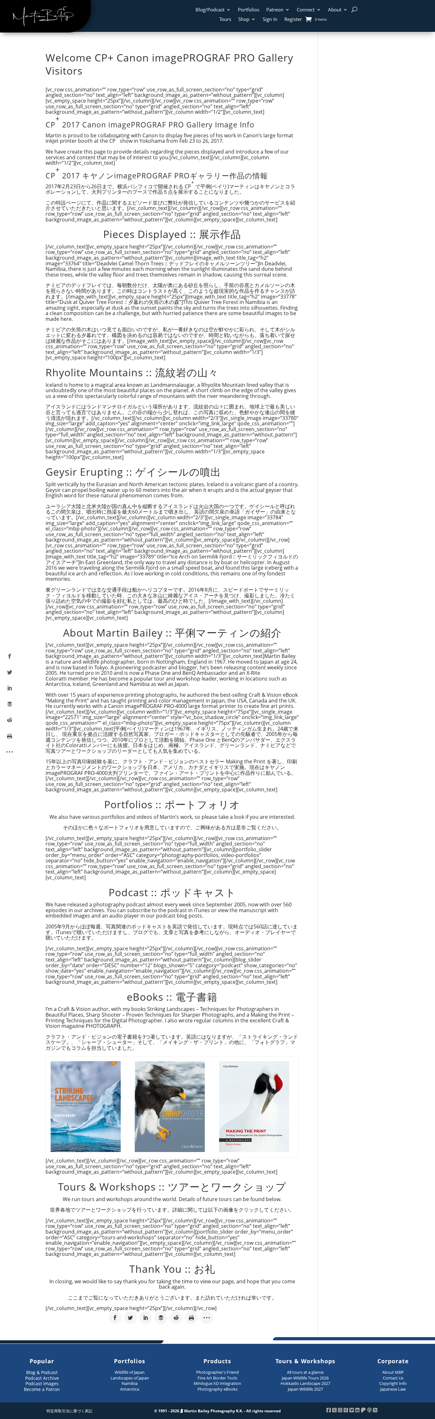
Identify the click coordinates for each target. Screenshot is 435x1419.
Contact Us (393, 1378)
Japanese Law (393, 1389)
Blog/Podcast (210, 10)
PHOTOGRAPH (103, 1025)
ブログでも (145, 932)
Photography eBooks (217, 1389)
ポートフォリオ (121, 827)
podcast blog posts (179, 915)
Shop (243, 19)
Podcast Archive (42, 1378)
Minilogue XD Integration (217, 1383)
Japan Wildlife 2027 (305, 1389)
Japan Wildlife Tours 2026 (305, 1378)
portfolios (113, 816)
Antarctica (129, 1389)
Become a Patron (42, 1389)
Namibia (130, 1383)
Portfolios (248, 10)
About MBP (393, 1372)
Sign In (270, 19)
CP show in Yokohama (137, 139)
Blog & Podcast (42, 1372)
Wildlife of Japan (130, 1372)
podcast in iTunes (189, 910)
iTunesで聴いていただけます (89, 932)
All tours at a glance (305, 1372)
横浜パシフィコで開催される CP (155, 184)
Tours (225, 19)
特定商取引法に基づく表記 (69, 1411)
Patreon (274, 10)
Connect (306, 10)
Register (293, 19)
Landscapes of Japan (130, 1378)
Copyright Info (393, 1383)
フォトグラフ (269, 1042)
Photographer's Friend (217, 1372)
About (334, 10)
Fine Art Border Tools (217, 1378)
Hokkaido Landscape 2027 (305, 1383)
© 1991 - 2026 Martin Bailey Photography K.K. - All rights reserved (217, 1411)
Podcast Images (42, 1383)
